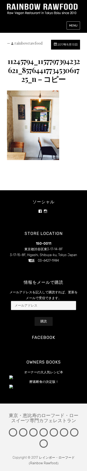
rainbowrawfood (28, 43)
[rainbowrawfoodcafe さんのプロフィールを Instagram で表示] (45, 211)
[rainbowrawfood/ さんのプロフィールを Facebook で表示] (40, 211)
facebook (43, 337)
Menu (73, 25)
